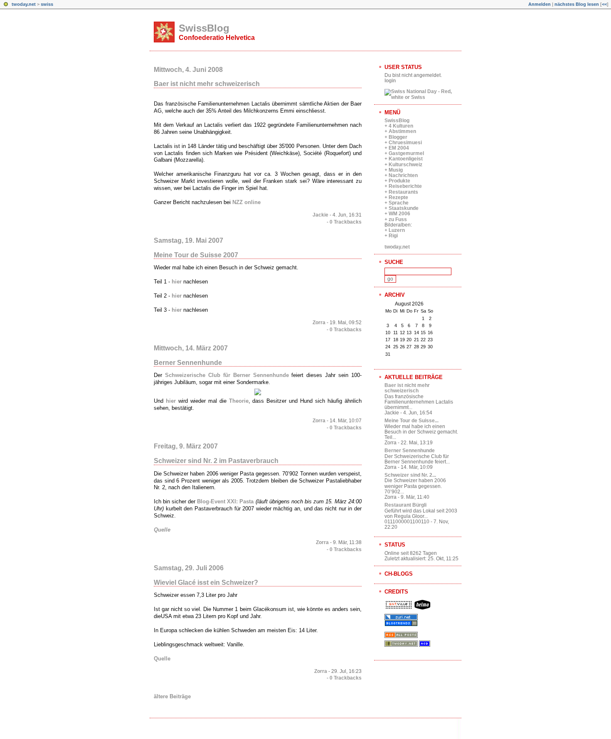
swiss (47, 4)
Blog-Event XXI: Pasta (225, 501)
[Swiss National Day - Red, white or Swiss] (422, 97)
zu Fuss (398, 219)
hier (177, 281)
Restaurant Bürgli (405, 505)
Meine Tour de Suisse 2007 (196, 255)
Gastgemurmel (406, 153)
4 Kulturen (401, 126)
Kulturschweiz (405, 165)
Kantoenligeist (406, 159)
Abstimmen (402, 131)
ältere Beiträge (172, 696)
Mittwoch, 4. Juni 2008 (188, 69)
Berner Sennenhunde (188, 362)
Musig (396, 170)
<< (604, 4)
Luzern (397, 230)
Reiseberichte (405, 186)
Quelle (162, 530)
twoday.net (24, 4)
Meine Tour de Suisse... (411, 421)
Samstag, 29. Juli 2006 (189, 567)
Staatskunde (404, 208)
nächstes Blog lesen (576, 4)
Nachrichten (403, 175)
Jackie (320, 215)
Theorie (239, 401)
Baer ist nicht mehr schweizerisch (207, 83)
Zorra (319, 322)
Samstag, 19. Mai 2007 (188, 240)
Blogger (398, 137)
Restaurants (403, 192)
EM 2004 (399, 148)
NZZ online (246, 202)
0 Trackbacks (346, 222)
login (390, 81)
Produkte (399, 181)
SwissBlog (204, 28)
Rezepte (398, 197)
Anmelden (539, 4)
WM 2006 (399, 214)
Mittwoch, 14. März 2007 (191, 348)
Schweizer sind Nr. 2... (410, 475)
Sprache (399, 203)
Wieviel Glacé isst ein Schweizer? (206, 582)
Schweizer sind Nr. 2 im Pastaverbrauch (216, 460)
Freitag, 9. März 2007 (186, 446)
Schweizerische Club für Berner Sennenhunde (227, 375)
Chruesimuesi (405, 142)
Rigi (393, 236)
